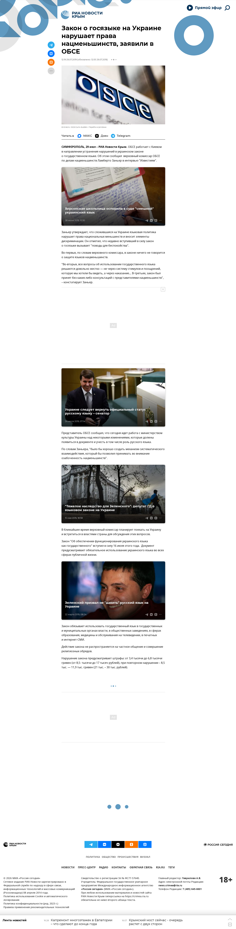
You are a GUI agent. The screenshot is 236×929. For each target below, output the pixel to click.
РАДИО (103, 868)
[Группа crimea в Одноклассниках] (131, 844)
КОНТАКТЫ (119, 868)
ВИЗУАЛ (145, 857)
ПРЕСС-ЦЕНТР (87, 868)
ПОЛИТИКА (93, 857)
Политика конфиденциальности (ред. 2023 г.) (30, 904)
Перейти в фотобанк (97, 127)
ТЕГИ (171, 868)
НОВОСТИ (67, 868)
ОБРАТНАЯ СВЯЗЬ (141, 868)
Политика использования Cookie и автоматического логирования (35, 898)
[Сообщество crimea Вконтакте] (104, 844)
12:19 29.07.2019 (69, 59)
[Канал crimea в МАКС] (145, 844)
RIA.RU (160, 868)
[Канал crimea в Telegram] (91, 844)
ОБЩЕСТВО (109, 857)
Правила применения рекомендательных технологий (36, 907)
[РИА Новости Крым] (82, 14)
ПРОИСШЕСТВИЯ (127, 857)
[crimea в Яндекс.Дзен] (118, 844)
